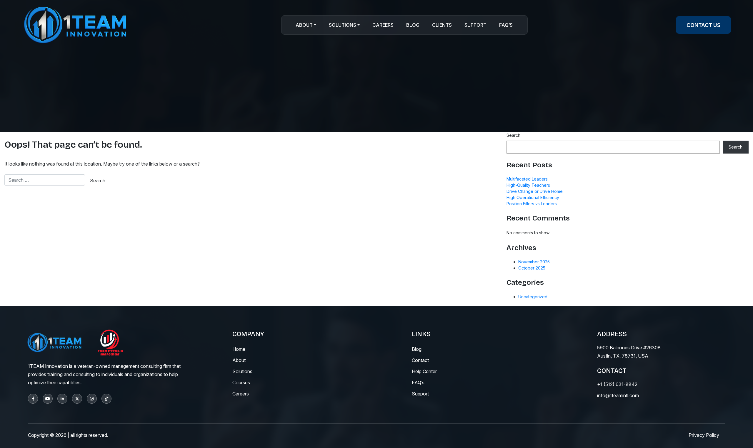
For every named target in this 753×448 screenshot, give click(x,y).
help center (424, 371)
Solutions (342, 25)
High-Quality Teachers (528, 185)
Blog (412, 25)
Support (475, 25)
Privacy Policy (704, 435)
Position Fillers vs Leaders (532, 203)
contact (420, 360)
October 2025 (531, 267)
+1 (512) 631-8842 (617, 384)
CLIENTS (442, 25)
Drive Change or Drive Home (535, 191)
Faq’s (506, 25)
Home (238, 349)
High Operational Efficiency (533, 197)
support (420, 394)
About (304, 25)
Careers (383, 25)
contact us (703, 25)
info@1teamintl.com (618, 395)
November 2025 (534, 261)
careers (240, 394)
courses (241, 382)
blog (417, 349)
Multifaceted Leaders (527, 178)
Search (513, 135)
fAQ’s (418, 382)
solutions (242, 371)
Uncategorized (532, 296)
